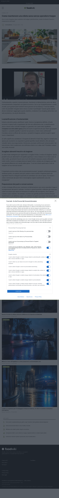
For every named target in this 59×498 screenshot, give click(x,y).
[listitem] (29, 228)
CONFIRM (18, 291)
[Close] (56, 201)
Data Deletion (21, 296)
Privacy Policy (38, 296)
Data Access (29, 296)
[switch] (49, 231)
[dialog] (29, 249)
